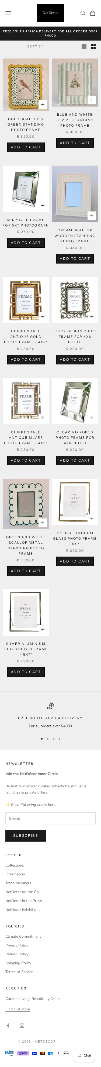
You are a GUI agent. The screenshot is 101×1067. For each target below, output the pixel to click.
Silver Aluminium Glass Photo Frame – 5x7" (26, 649)
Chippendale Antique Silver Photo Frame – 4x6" (26, 437)
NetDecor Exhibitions (22, 909)
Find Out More (17, 1009)
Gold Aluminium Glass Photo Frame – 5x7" (75, 538)
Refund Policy (17, 954)
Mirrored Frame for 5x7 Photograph (26, 222)
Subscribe (25, 835)
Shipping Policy (18, 963)
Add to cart (26, 147)
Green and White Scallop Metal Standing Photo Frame (26, 545)
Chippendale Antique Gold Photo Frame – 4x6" (26, 336)
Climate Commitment (23, 936)
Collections (14, 865)
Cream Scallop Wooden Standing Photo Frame (75, 235)
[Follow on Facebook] (8, 1025)
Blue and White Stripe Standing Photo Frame (75, 119)
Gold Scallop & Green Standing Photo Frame (26, 124)
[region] (50, 716)
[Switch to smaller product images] (93, 46)
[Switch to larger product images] (84, 46)
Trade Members (18, 883)
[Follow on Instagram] (22, 1025)
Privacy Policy (16, 945)
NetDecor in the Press (23, 900)
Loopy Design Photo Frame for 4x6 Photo (75, 336)
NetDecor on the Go (22, 891)
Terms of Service (19, 971)
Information (15, 874)
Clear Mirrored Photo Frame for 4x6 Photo (75, 437)
